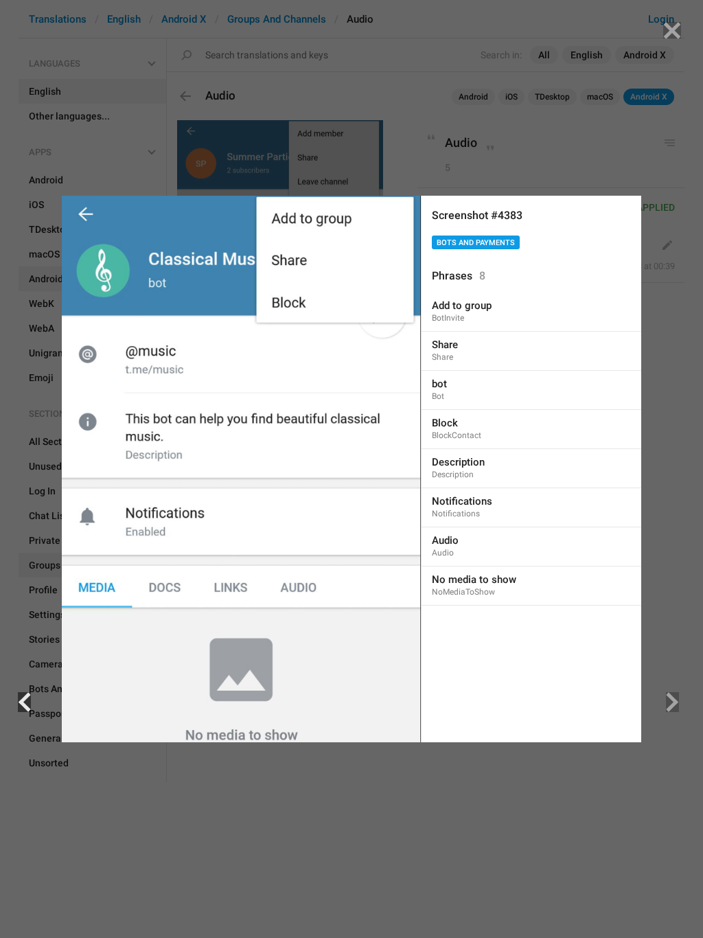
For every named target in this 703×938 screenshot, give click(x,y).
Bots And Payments (476, 242)
